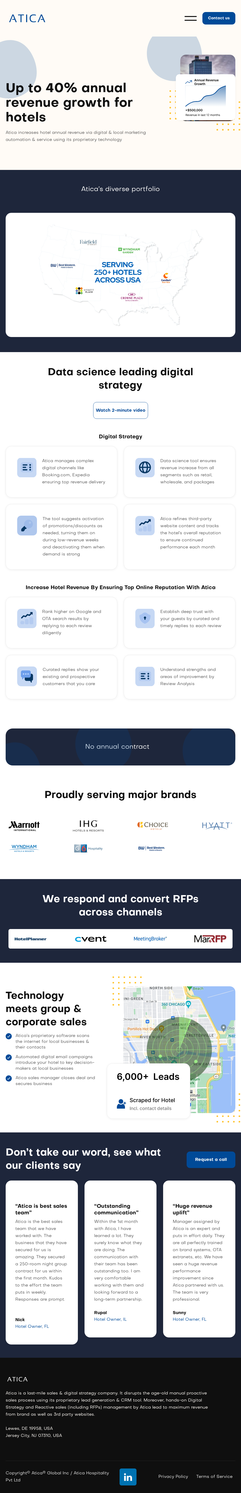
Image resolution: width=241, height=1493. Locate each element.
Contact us (219, 18)
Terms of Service (214, 1477)
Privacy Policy (173, 1477)
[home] (27, 18)
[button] (191, 18)
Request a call (211, 1160)
